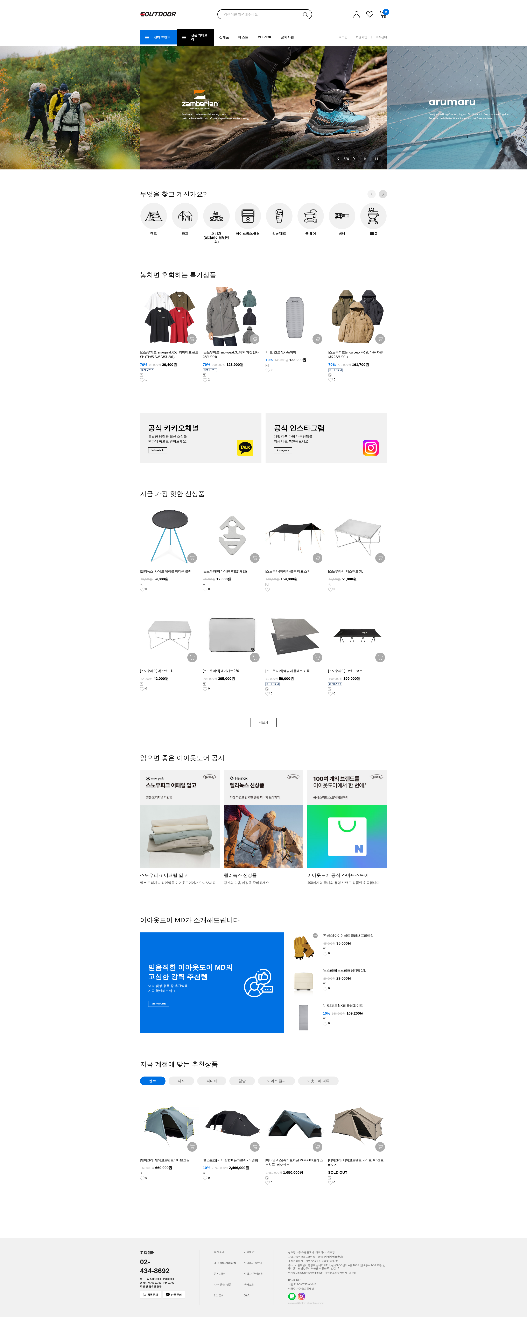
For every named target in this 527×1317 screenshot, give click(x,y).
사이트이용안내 (253, 1262)
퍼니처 (211, 1081)
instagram (283, 450)
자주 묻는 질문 (223, 1284)
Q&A (247, 1295)
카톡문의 (176, 1294)
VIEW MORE (159, 1003)
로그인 (343, 37)
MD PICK (265, 37)
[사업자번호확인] (333, 1256)
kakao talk (158, 450)
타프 (181, 1081)
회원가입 (361, 37)
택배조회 (249, 1284)
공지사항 (287, 37)
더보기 (263, 722)
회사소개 (219, 1251)
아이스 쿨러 (276, 1081)
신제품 (224, 37)
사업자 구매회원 (253, 1273)
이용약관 (249, 1251)
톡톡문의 (152, 1294)
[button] (338, 159)
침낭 (242, 1081)
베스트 (243, 37)
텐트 (152, 1081)
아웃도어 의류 (318, 1081)
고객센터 (381, 37)
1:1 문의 (219, 1295)
